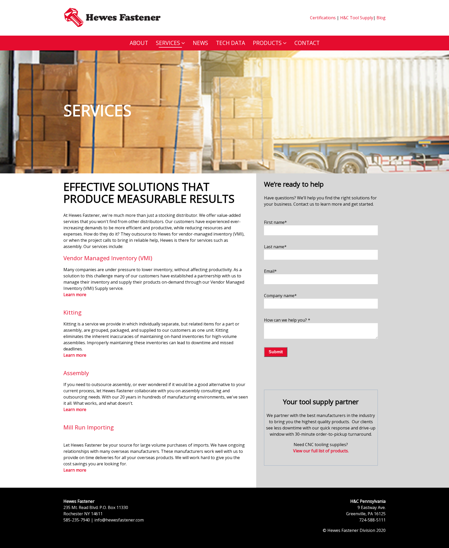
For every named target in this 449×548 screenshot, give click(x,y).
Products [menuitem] (267, 43)
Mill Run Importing (88, 427)
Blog (380, 18)
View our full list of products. (321, 451)
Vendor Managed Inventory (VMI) (107, 258)
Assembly (76, 373)
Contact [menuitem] (307, 43)
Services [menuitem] (168, 43)
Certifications (323, 18)
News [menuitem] (200, 43)
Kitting (72, 312)
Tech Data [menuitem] (230, 43)
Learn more (74, 355)
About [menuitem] (139, 43)
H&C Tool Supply (356, 18)
